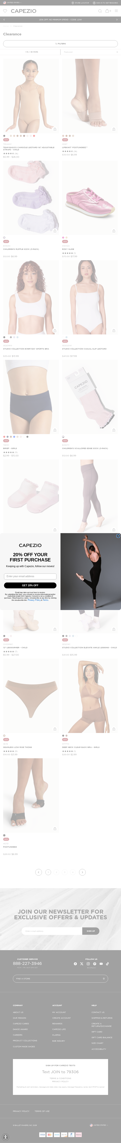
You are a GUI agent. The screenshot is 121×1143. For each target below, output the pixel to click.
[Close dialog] (118, 535)
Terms (45, 600)
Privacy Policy (34, 600)
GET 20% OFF (30, 585)
